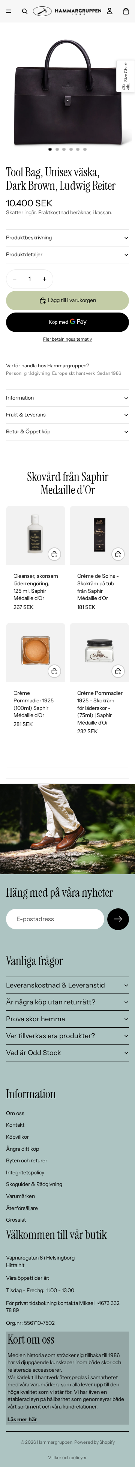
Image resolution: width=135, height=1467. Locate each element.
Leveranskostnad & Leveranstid (55, 985)
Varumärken (20, 1196)
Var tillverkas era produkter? (50, 1036)
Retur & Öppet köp (28, 431)
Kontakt (15, 1124)
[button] (125, 76)
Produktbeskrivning (29, 237)
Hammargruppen (54, 1442)
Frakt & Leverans (26, 414)
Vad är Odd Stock (33, 1053)
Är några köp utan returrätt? (50, 1002)
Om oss (15, 1113)
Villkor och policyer (67, 1457)
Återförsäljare (22, 1208)
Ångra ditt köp (22, 1148)
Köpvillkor (17, 1136)
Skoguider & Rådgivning (34, 1184)
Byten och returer (26, 1160)
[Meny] (8, 11)
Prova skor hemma (35, 1019)
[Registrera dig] (118, 919)
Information (20, 397)
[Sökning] (24, 11)
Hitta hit (15, 1265)
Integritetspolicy (25, 1172)
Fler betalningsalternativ (67, 339)
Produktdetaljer (24, 254)
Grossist (16, 1219)
